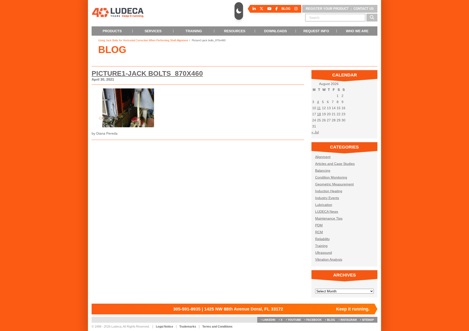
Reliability (322, 239)
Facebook (314, 319)
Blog (331, 319)
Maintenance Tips (328, 218)
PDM (319, 225)
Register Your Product (327, 9)
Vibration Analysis (328, 259)
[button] (238, 11)
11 (319, 108)
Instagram (349, 319)
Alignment (322, 157)
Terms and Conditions (217, 326)
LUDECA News (326, 212)
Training (321, 246)
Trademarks (187, 326)
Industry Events (327, 198)
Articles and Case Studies (335, 164)
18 (319, 114)
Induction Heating (328, 191)
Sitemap (368, 319)
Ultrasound (323, 253)
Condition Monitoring (331, 177)
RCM (319, 232)
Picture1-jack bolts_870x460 (147, 73)
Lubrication (323, 205)
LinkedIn (269, 319)
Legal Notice (164, 326)
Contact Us (363, 9)
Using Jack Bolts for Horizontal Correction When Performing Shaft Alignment (143, 40)
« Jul (315, 132)
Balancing (322, 170)
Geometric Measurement (334, 184)
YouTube (294, 319)
